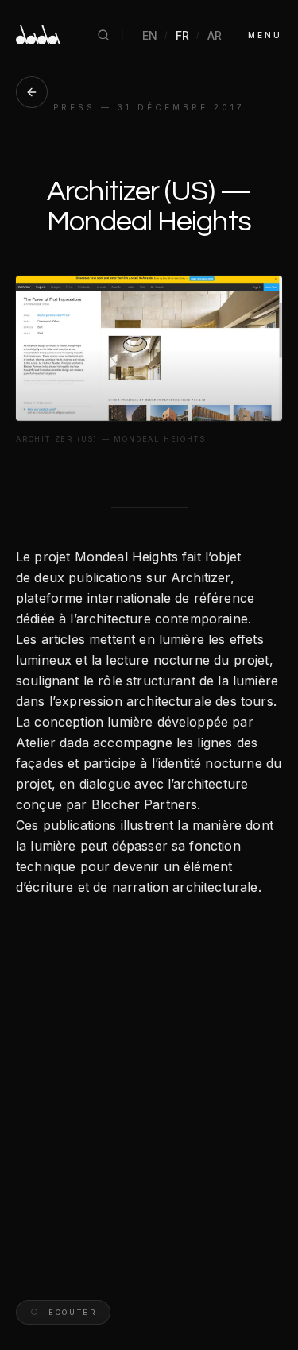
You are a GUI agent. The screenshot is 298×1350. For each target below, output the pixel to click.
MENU (265, 35)
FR (183, 35)
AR (215, 35)
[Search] (103, 35)
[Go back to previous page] (32, 92)
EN (150, 35)
